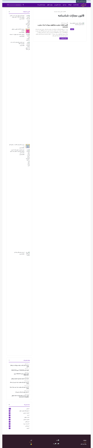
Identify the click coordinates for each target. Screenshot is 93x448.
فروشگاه (69, 5)
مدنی (28, 415)
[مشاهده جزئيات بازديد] (31, 445)
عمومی (27, 408)
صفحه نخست (76, 5)
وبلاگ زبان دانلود (83, 444)
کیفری (28, 428)
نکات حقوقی (26, 417)
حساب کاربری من (57, 5)
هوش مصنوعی (26, 419)
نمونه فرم (27, 426)
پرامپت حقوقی (49, 5)
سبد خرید (64, 5)
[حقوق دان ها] (83, 5)
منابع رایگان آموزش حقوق (24, 411)
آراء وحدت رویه (26, 424)
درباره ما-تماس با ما (41, 5)
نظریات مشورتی (26, 413)
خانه (64, 11)
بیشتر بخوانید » (63, 38)
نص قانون (27, 421)
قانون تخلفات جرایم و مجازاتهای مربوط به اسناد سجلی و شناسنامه (53, 26)
